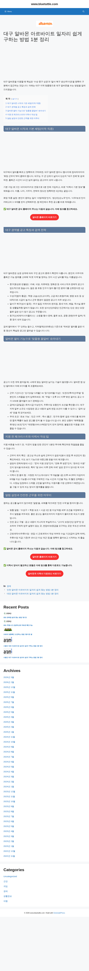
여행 (5, 901)
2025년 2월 (8, 727)
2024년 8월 (8, 752)
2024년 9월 (8, 747)
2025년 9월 (8, 697)
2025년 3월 (8, 722)
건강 (5, 881)
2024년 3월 (8, 776)
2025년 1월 (8, 732)
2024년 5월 (8, 767)
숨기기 (14, 99)
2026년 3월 (8, 677)
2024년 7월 (8, 757)
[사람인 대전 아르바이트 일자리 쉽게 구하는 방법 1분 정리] (7, 643)
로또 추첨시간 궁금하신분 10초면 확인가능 (18, 625)
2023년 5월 (8, 826)
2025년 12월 (9, 687)
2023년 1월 (8, 846)
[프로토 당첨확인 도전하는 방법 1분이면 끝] (7, 631)
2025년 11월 (9, 692)
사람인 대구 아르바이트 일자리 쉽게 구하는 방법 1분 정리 (23, 657)
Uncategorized (10, 876)
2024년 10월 (9, 742)
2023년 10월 (9, 801)
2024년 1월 (8, 786)
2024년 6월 (8, 762)
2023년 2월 (8, 841)
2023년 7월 (8, 816)
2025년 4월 (8, 717)
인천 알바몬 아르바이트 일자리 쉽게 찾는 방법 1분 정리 (33, 590)
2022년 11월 (9, 856)
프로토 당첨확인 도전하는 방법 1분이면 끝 (17, 634)
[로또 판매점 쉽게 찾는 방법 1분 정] (7, 614)
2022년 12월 (9, 851)
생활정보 (7, 896)
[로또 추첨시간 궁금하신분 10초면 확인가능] (7, 622)
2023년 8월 (8, 811)
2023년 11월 (9, 796)
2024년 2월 (8, 781)
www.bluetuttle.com (44, 4)
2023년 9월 (8, 806)
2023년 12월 (9, 791)
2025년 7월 (8, 702)
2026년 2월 (8, 682)
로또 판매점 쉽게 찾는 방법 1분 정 (15, 617)
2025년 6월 (8, 707)
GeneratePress (59, 913)
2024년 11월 (9, 737)
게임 (5, 886)
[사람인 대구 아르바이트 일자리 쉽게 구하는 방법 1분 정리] (7, 654)
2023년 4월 (8, 831)
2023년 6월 (8, 821)
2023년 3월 (8, 836)
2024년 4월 (8, 771)
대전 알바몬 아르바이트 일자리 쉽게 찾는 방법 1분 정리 (33, 593)
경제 (9, 586)
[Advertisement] (44, 63)
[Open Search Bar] (83, 11)
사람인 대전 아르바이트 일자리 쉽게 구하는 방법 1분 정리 (23, 646)
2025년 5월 (8, 712)
